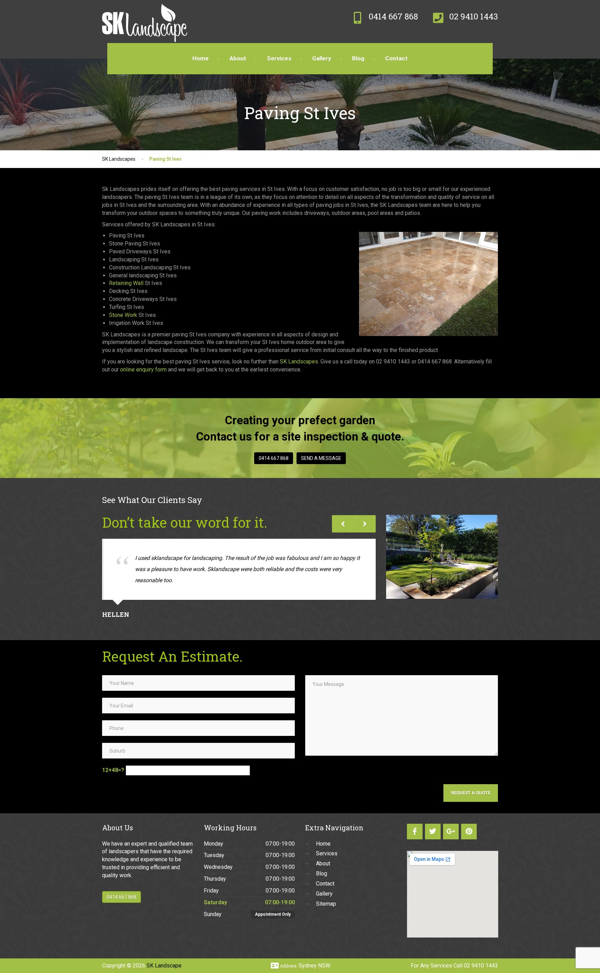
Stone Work (123, 315)
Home (200, 58)
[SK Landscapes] (144, 8)
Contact (396, 58)
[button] (365, 523)
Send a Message (321, 458)
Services (279, 58)
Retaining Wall (126, 283)
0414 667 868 (274, 458)
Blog (358, 58)
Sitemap (326, 903)
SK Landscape (164, 965)
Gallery (321, 58)
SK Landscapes (299, 361)
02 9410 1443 (481, 965)
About (238, 58)
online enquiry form (143, 369)
